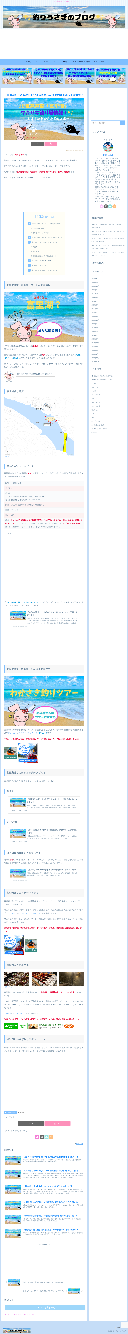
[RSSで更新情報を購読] (51, 1137)
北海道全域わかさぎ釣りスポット (45, 256)
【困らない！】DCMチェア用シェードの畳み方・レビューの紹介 (108, 226)
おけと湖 (36, 251)
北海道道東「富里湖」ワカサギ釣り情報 (46, 223)
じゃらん (7, 1013)
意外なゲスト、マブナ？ (41, 233)
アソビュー (12, 733)
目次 (41, 216)
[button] (50, 144)
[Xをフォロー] (42, 1137)
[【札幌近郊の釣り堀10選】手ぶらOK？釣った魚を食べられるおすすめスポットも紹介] (17, 76)
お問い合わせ (120, 1328)
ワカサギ (22, 1112)
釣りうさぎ (108, 155)
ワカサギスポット (11, 1112)
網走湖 (35, 247)
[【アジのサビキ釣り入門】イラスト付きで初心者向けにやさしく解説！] (48, 76)
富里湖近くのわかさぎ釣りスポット (44, 242)
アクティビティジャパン (28, 733)
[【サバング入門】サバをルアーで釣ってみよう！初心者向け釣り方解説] (79, 76)
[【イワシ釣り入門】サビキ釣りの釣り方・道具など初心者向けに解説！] (111, 76)
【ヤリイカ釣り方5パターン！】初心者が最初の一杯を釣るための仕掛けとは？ (108, 247)
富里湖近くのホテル (39, 265)
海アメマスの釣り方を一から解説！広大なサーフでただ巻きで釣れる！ (108, 233)
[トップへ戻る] (125, 1331)
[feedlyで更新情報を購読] (46, 1137)
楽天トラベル (9, 987)
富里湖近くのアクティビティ (42, 260)
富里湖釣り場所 (38, 228)
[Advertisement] (64, 44)
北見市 (7, 456)
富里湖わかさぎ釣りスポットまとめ (44, 270)
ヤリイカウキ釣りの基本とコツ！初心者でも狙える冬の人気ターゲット (108, 240)
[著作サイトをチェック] (37, 1137)
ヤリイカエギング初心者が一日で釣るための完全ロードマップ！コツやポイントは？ (108, 254)
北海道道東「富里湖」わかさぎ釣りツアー (47, 237)
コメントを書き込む (45, 1307)
